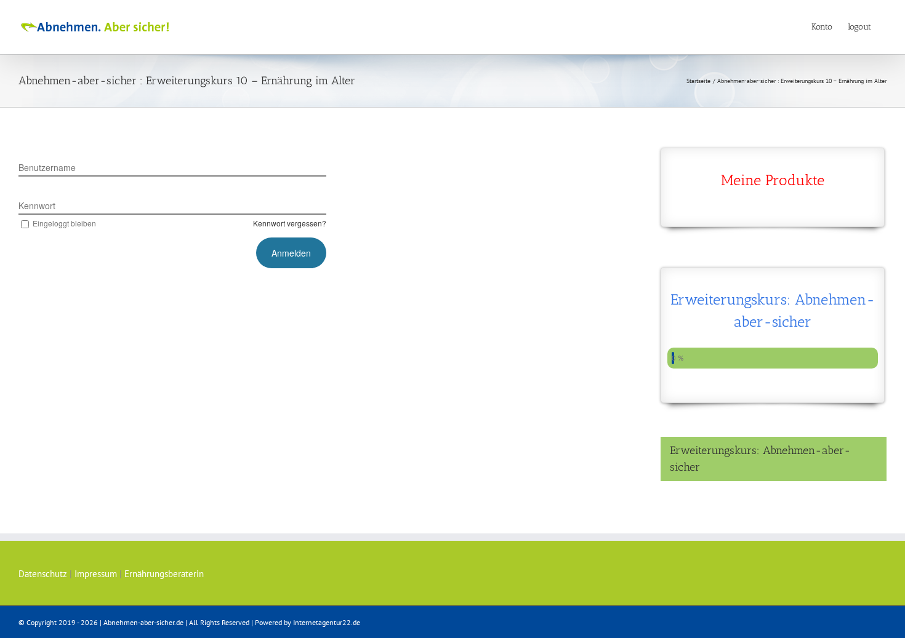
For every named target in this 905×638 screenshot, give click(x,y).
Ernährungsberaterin (164, 574)
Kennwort (36, 205)
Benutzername (47, 167)
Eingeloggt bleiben (64, 223)
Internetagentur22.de (326, 622)
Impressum (95, 574)
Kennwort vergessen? (289, 223)
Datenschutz (42, 574)
